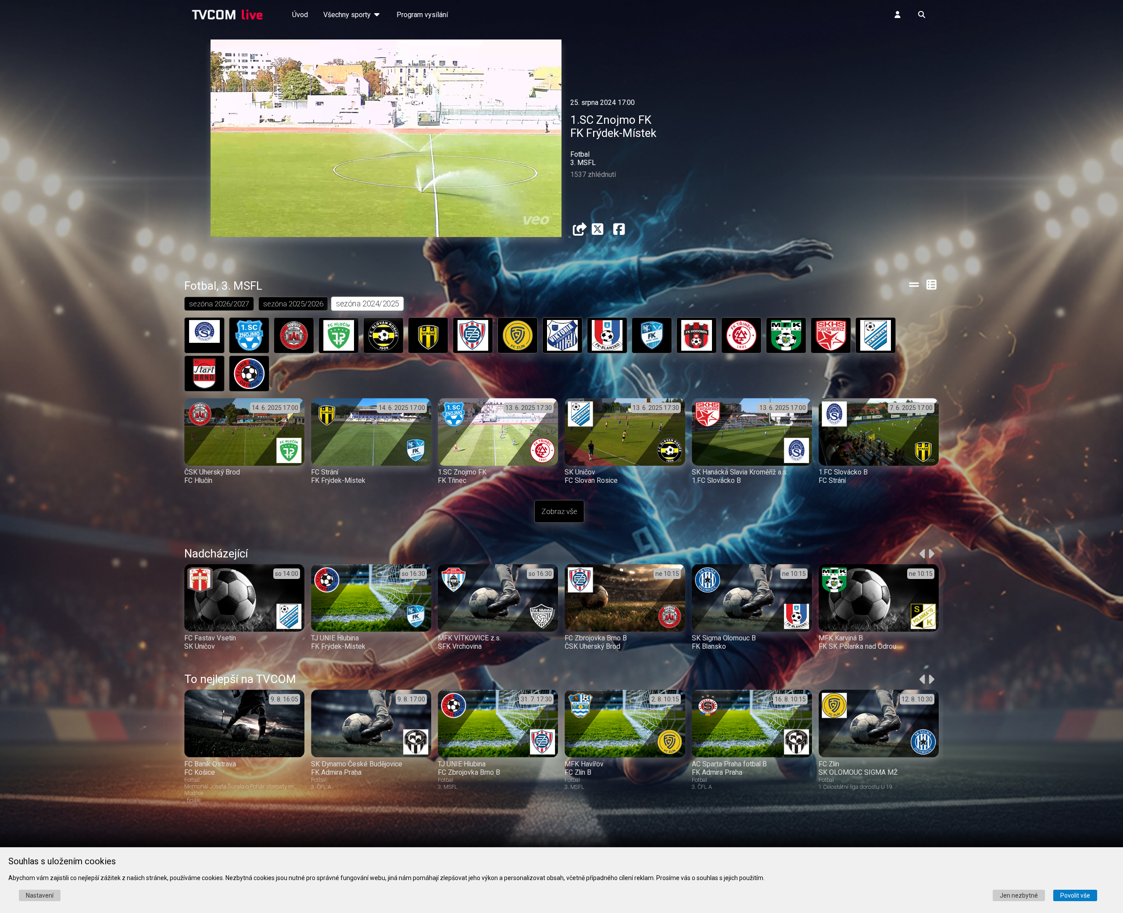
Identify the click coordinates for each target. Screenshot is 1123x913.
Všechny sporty (347, 15)
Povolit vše (1075, 895)
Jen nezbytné (1019, 895)
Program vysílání (422, 15)
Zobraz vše (559, 511)
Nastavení (40, 895)
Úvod (300, 15)
